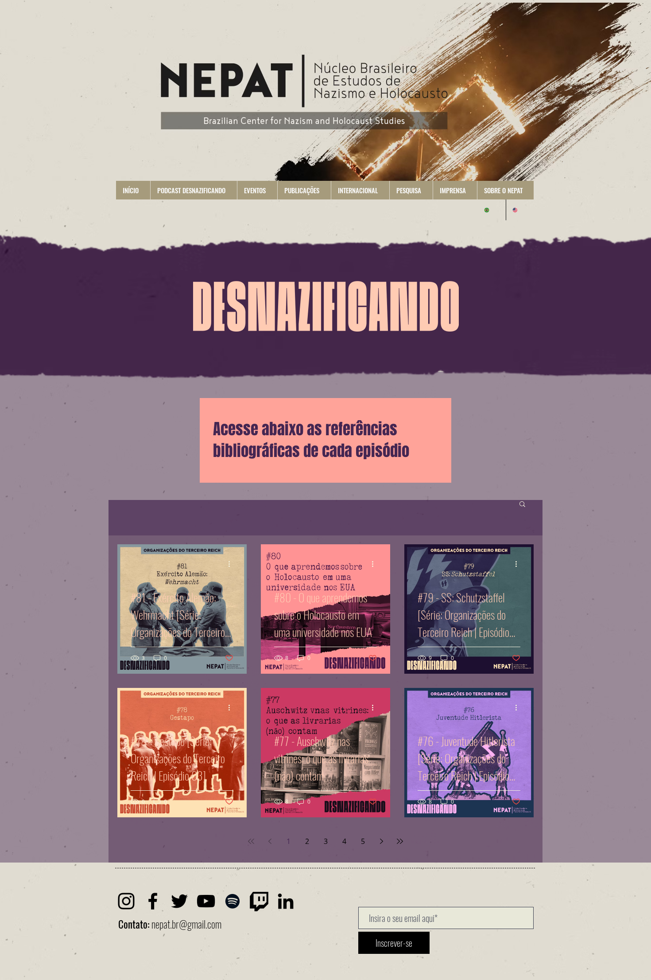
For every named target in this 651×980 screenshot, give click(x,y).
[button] (193, 190)
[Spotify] (232, 901)
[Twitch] (259, 901)
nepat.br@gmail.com (186, 924)
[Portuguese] (492, 209)
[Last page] (400, 841)
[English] (520, 209)
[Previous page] (270, 841)
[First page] (251, 841)
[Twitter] (179, 901)
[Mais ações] (232, 563)
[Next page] (381, 841)
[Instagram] (126, 901)
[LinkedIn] (286, 901)
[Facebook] (153, 901)
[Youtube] (206, 901)
